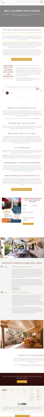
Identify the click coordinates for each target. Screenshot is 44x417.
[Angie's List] (5, 397)
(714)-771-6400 (20, 1)
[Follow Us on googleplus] (4, 394)
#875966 (38, 400)
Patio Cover (26, 219)
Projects (31, 390)
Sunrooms (11, 392)
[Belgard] (3, 397)
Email (24, 208)
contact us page (36, 118)
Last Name (35, 205)
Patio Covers (11, 390)
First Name (25, 205)
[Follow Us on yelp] (4, 395)
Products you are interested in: (28, 217)
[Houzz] (6, 395)
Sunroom (25, 220)
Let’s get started (22, 381)
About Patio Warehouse (25, 391)
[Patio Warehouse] (4, 389)
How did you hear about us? (28, 212)
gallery (23, 179)
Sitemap (24, 394)
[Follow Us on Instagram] (4, 399)
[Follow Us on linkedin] (6, 394)
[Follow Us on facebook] (2, 394)
